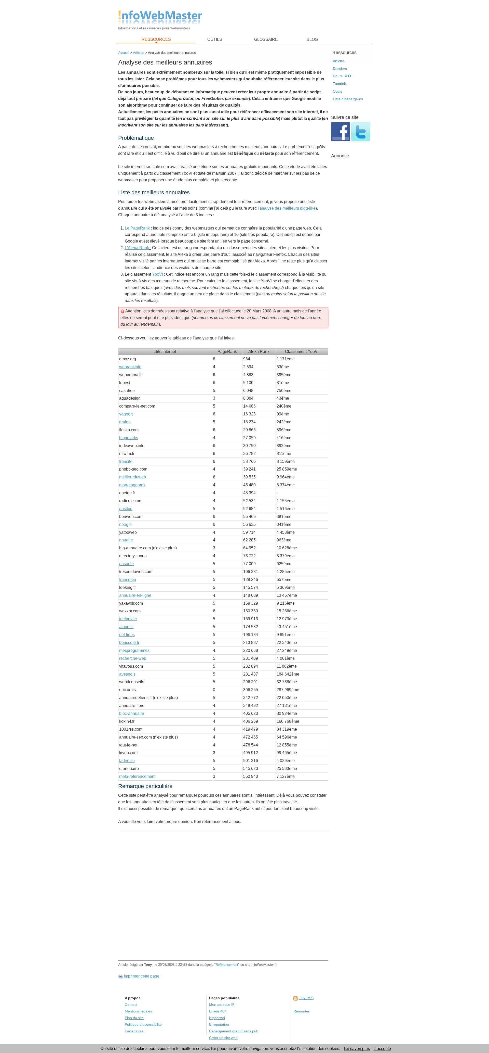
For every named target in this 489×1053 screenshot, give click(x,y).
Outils (337, 91)
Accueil (123, 53)
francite (125, 461)
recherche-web (132, 658)
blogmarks (128, 438)
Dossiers (340, 69)
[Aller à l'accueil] (160, 17)
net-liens (127, 634)
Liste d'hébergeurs (348, 99)
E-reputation (219, 1024)
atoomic (126, 627)
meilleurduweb (132, 477)
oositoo (125, 508)
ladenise (127, 760)
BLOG (312, 39)
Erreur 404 (217, 1011)
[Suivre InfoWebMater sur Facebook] (341, 140)
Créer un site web (223, 1038)
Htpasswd (217, 1018)
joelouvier (128, 619)
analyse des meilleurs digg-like (288, 208)
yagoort (126, 414)
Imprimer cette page (141, 976)
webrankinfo (130, 367)
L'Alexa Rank (137, 248)
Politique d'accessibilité (143, 1024)
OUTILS (214, 39)
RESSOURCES (156, 39)
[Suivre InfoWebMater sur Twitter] (360, 140)
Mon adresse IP (222, 1005)
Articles (339, 61)
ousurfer (126, 564)
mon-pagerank (132, 485)
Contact (131, 1005)
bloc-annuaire (131, 713)
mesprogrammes (134, 650)
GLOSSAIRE (266, 39)
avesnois (127, 674)
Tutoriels (340, 84)
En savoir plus (357, 1048)
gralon (125, 422)
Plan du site (134, 1018)
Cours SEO (342, 76)
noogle (125, 524)
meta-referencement (137, 776)
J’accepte (382, 1048)
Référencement (227, 965)
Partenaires (134, 1031)
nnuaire (126, 540)
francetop (127, 579)
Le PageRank (137, 228)
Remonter (301, 1011)
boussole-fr (129, 642)
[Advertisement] (290, 18)
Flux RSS (306, 998)
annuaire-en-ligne (135, 595)
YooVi (157, 274)
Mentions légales (138, 1011)
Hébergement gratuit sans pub (233, 1031)
